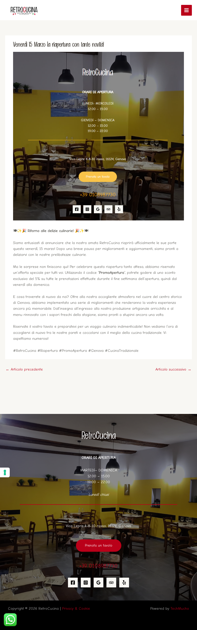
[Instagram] (86, 582)
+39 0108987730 (98, 566)
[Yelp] (124, 582)
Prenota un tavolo (98, 545)
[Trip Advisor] (111, 582)
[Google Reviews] (98, 582)
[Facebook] (73, 582)
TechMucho (180, 608)
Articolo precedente (24, 369)
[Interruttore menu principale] (186, 10)
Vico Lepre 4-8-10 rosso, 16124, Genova (98, 526)
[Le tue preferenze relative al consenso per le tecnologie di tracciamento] (5, 472)
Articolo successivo (173, 369)
